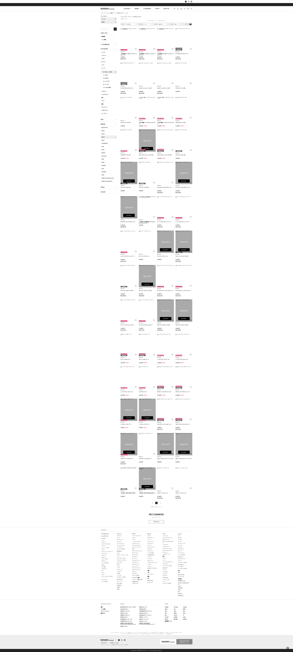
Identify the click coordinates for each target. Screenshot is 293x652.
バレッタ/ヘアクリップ (152, 562)
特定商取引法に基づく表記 (116, 644)
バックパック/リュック (167, 537)
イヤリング (119, 571)
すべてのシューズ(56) (107, 72)
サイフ (103, 572)
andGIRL (185, 619)
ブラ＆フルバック (181, 558)
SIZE (102, 119)
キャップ (164, 558)
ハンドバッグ (165, 544)
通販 (102, 607)
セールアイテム (105, 536)
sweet (184, 617)
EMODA (103, 22)
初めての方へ (104, 642)
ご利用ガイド (174, 9)
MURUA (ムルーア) (143, 607)
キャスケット (165, 563)
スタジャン (134, 571)
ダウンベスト (135, 552)
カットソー (104, 542)
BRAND (137, 8)
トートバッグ (165, 535)
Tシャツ (103, 549)
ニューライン (104, 113)
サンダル (180, 537)
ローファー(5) (106, 84)
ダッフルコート (135, 554)
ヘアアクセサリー (105, 94)
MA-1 (133, 549)
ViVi (174, 609)
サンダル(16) (105, 78)
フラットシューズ (181, 543)
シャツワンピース (120, 543)
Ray (165, 615)
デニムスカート (150, 537)
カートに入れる (188, 9)
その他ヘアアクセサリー (152, 568)
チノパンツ (149, 545)
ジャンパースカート (121, 545)
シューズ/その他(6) (107, 87)
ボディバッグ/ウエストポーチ (168, 542)
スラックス (149, 549)
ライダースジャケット (136, 545)
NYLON (166, 619)
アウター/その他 (135, 575)
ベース (164, 581)
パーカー (103, 545)
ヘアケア (164, 569)
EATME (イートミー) (143, 617)
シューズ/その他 (181, 554)
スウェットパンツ (151, 547)
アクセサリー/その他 (121, 577)
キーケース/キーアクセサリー (107, 577)
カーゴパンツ (150, 543)
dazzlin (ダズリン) (124, 609)
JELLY (166, 611)
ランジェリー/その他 (182, 562)
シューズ (126, 13)
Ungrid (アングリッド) (125, 611)
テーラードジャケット (136, 535)
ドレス (118, 537)
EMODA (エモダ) (142, 609)
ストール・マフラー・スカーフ (122, 555)
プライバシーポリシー (105, 644)
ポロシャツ (104, 561)
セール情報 (103, 609)
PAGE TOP (287, 648)
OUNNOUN (119, 585)
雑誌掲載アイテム (168, 621)
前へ (153, 503)
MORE (184, 609)
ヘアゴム (149, 556)
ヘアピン (149, 564)
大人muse (176, 607)
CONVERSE (180, 588)
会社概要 (126, 644)
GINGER (175, 617)
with (175, 611)
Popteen (166, 607)
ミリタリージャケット (136, 547)
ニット (103, 540)
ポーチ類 (103, 566)
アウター (103, 58)
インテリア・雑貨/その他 (137, 579)
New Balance (180, 595)
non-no (175, 615)
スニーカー (180, 545)
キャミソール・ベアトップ (107, 551)
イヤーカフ (119, 575)
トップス (103, 52)
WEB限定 (180, 578)
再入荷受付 (147, 148)
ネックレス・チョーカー (122, 560)
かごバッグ (165, 552)
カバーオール (135, 573)
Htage (118, 589)
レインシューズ (181, 552)
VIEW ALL (156, 522)
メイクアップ (165, 577)
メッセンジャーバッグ (167, 548)
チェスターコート (135, 564)
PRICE (103, 187)
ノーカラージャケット (136, 541)
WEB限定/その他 (181, 580)
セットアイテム (181, 574)
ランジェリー (180, 556)
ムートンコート (135, 566)
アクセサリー (104, 91)
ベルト (118, 553)
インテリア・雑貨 (135, 577)
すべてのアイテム (105, 533)
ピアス (118, 565)
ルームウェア (180, 564)
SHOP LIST (166, 8)
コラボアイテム (104, 110)
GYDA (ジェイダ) (123, 613)
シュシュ (149, 566)
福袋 (102, 104)
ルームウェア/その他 (182, 568)
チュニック (104, 555)
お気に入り (185, 9)
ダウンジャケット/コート (137, 550)
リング (118, 567)
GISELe (175, 613)
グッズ (102, 100)
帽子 (102, 97)
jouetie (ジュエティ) (143, 613)
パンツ (148, 539)
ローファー (180, 550)
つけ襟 (118, 573)
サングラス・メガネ (121, 558)
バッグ (102, 65)
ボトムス (103, 61)
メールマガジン (181, 9)
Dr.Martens (180, 593)
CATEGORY (127, 8)
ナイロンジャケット (136, 567)
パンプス (180, 539)
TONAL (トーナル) (143, 621)
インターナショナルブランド (183, 583)
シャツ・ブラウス (105, 547)
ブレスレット (119, 569)
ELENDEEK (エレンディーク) (126, 619)
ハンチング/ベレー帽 (167, 565)
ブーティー (180, 541)
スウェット (104, 557)
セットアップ (104, 107)
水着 (148, 570)
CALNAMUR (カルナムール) (125, 621)
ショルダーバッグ (166, 554)
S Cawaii (185, 607)
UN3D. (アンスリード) (143, 619)
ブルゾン (134, 537)
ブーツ (179, 535)
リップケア (165, 573)
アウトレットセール (105, 611)
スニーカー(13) (106, 81)
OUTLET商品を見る (105, 44)
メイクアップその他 (167, 583)
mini (166, 613)
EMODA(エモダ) (120, 13)
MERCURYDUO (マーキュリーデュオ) (128, 607)
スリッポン (180, 547)
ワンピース (103, 55)
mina (184, 613)
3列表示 (188, 24)
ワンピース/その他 (121, 549)
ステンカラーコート (136, 560)
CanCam (166, 617)
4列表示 (190, 24)
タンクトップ (104, 553)
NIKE (179, 591)
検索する (191, 9)
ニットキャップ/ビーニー (168, 561)
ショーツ (180, 560)
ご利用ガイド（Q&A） (114, 642)
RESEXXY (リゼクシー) (125, 615)
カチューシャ (150, 560)
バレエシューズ (181, 549)
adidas (179, 586)
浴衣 (179, 570)
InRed (166, 609)
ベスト (133, 539)
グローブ (118, 563)
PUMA (179, 589)
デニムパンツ (150, 550)
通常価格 (103, 36)
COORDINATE (147, 8)
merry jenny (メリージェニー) (145, 615)
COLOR (103, 192)
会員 (178, 9)
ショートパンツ (150, 541)
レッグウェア (119, 562)
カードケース (104, 579)
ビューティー (165, 567)
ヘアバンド (149, 558)
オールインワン (120, 539)
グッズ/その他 (105, 581)
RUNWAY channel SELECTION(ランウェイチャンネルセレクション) (128, 623)
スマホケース (104, 568)
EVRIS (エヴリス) (123, 617)
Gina (184, 611)
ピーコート (134, 558)
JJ (183, 615)
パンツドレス (119, 547)
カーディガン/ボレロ (106, 544)
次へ (160, 503)
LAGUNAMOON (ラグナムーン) (145, 611)
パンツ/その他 (150, 552)
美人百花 (176, 619)
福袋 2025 (103, 613)
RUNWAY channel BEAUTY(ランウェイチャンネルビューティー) (147, 623)
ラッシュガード (150, 574)
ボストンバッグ (166, 539)
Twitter (189, 2)
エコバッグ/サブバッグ (167, 550)
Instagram (191, 2)
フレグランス (165, 571)
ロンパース (119, 541)
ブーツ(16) (105, 75)
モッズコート (135, 556)
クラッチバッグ (166, 546)
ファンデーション (166, 579)
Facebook (186, 2)
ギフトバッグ (150, 580)
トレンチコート (135, 562)
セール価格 (103, 39)
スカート (149, 535)
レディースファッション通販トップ (108, 13)
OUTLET (157, 8)
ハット (164, 560)
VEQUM (118, 587)
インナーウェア (105, 559)
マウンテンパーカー (136, 569)
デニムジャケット (135, 543)
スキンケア (165, 575)
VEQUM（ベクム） (124, 626)
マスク (103, 574)
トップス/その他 (105, 562)
